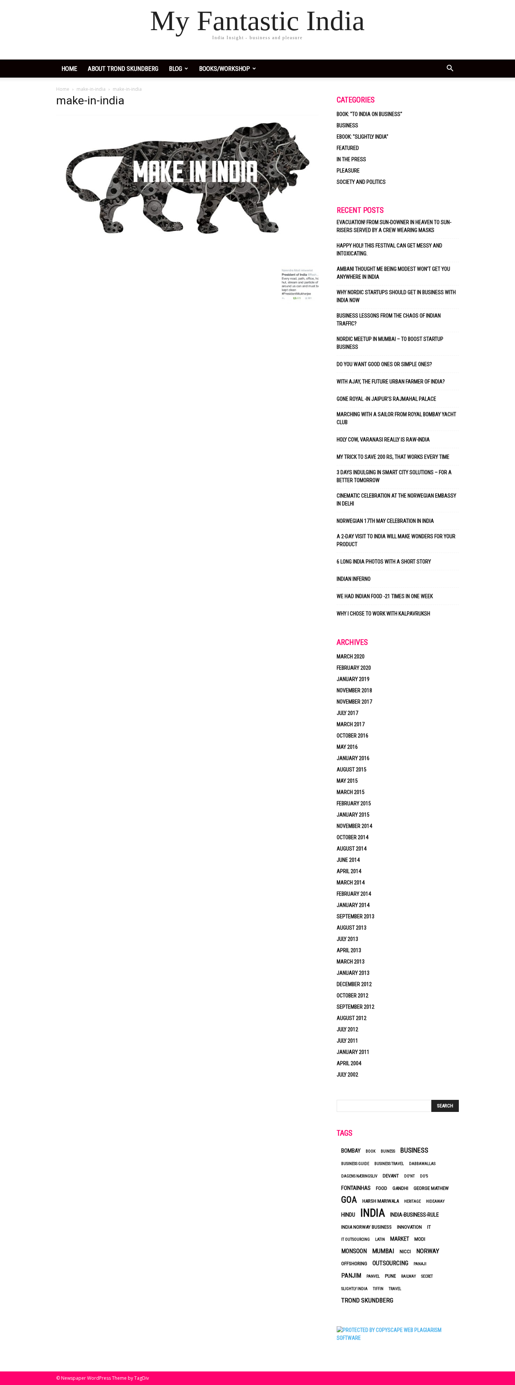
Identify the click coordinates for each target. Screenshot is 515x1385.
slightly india (354, 1288)
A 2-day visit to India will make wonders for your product (396, 540)
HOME (69, 68)
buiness (388, 1151)
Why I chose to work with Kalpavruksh (383, 614)
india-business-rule (414, 1214)
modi (419, 1239)
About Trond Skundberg (123, 68)
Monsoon (354, 1251)
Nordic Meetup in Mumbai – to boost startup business (390, 343)
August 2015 (351, 770)
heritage (412, 1201)
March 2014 (351, 883)
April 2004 (349, 1063)
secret (427, 1276)
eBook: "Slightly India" (362, 137)
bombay (350, 1150)
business (414, 1150)
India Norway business (366, 1227)
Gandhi (400, 1188)
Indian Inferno (354, 579)
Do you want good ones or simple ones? (385, 364)
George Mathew (431, 1188)
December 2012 (354, 984)
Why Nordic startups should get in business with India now (396, 296)
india (372, 1213)
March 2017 (351, 724)
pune (390, 1276)
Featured (348, 148)
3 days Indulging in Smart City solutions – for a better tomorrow (394, 476)
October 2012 (352, 996)
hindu (348, 1214)
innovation (409, 1227)
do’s (424, 1176)
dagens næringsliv (359, 1176)
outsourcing (390, 1263)
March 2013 (351, 962)
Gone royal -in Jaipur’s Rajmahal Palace (386, 399)
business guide (355, 1163)
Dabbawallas (422, 1163)
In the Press (351, 159)
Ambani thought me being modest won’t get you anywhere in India (393, 273)
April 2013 (349, 950)
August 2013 (351, 928)
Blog (175, 68)
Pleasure (348, 171)
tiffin (378, 1288)
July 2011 (347, 1041)
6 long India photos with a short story (384, 562)
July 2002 (347, 1075)
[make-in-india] (187, 258)
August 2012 (351, 1018)
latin (380, 1239)
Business (347, 125)
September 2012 (355, 1007)
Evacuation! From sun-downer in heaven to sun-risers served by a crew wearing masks (394, 226)
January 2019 (353, 679)
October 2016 (352, 736)
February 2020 (354, 668)
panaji (420, 1263)
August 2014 (351, 849)
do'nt (409, 1176)
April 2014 (349, 871)
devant (391, 1176)
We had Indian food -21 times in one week (385, 596)
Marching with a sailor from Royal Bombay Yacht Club (396, 418)
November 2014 (354, 826)
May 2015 (347, 781)
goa (349, 1200)
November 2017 (354, 702)
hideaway (435, 1201)
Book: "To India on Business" (369, 114)
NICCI (405, 1251)
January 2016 (353, 758)
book (371, 1151)
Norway (427, 1251)
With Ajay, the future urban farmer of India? (391, 382)
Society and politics (361, 182)
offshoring (354, 1263)
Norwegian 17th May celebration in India (385, 521)
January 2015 (353, 815)
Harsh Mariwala (380, 1201)
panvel (373, 1276)
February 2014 (354, 894)
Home (62, 89)
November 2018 (354, 690)
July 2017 (347, 713)
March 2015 (351, 792)
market (399, 1238)
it (429, 1227)
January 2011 (353, 1052)
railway (408, 1276)
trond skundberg (367, 1300)
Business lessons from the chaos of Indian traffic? (389, 320)
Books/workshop (224, 68)
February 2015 (354, 803)
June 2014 (348, 860)
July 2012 (347, 1029)
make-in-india (91, 89)
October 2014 (352, 837)
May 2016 (347, 747)
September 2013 (355, 916)
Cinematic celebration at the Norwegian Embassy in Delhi (396, 500)
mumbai (383, 1251)
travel (395, 1288)
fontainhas (356, 1188)
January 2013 (353, 973)
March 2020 (351, 657)
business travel (389, 1163)
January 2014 (353, 905)
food (381, 1188)
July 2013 (347, 939)
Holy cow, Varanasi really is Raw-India (383, 440)
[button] (450, 69)
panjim (351, 1275)
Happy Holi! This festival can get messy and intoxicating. (389, 250)
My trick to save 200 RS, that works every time (393, 457)
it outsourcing (355, 1239)
